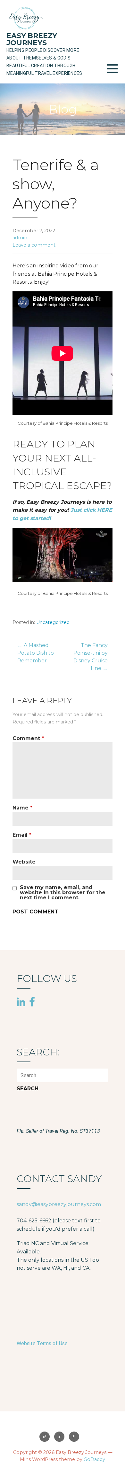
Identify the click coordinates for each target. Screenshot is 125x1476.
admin (20, 238)
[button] (116, 72)
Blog (59, 1437)
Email (22, 835)
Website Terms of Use (42, 1343)
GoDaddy (94, 1459)
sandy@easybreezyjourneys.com (59, 1204)
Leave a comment (34, 245)
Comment (28, 738)
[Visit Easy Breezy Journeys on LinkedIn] (21, 1002)
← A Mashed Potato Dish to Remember (35, 653)
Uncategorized (53, 622)
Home (44, 1437)
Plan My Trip (74, 1437)
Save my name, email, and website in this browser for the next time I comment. (62, 892)
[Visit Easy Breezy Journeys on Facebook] (32, 1001)
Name (22, 808)
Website (24, 862)
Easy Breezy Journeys (31, 39)
